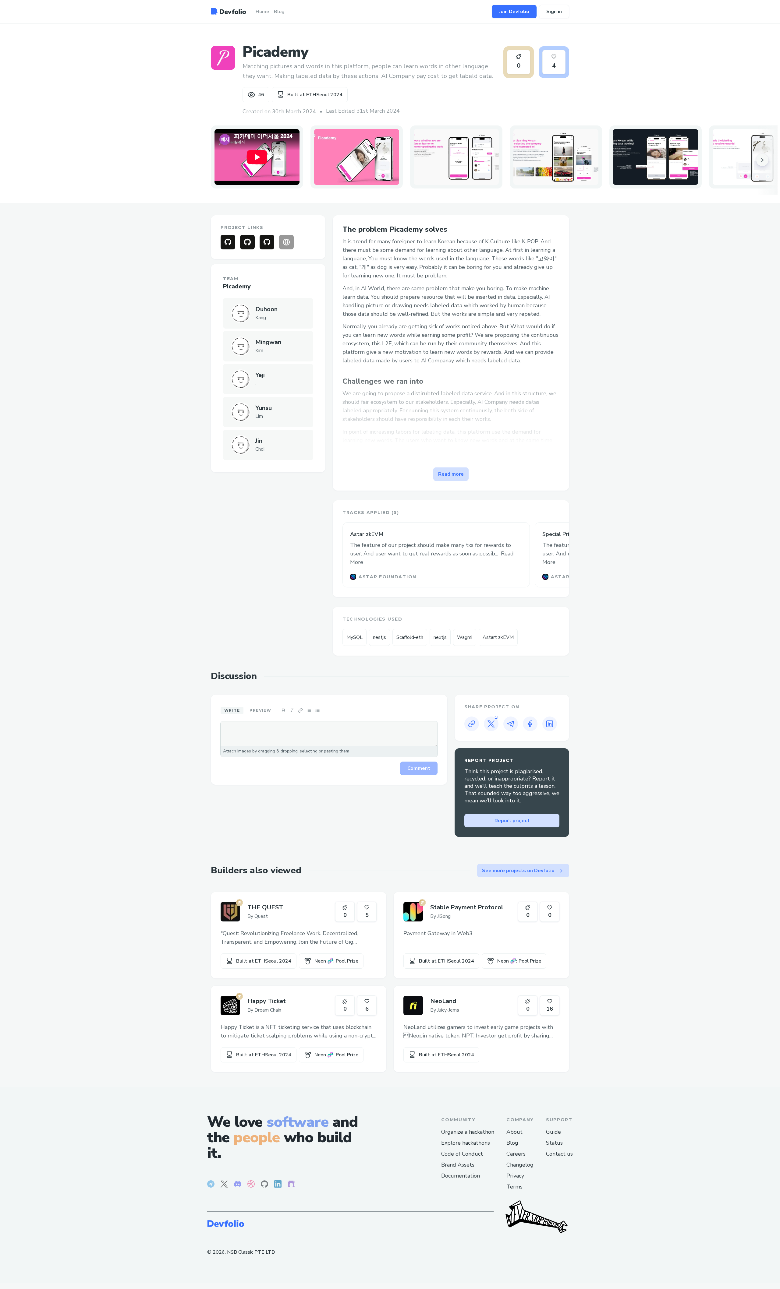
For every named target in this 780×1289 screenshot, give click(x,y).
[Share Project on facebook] (530, 724)
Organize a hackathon (467, 1132)
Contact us (559, 1153)
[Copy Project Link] (471, 724)
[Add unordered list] (309, 710)
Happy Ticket (266, 1001)
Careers (516, 1153)
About (514, 1132)
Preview (260, 710)
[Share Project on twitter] (491, 724)
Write (232, 710)
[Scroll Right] (762, 160)
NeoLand (443, 1001)
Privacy (515, 1175)
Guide (553, 1132)
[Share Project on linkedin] (549, 724)
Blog (512, 1142)
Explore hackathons (465, 1142)
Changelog (520, 1164)
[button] (356, 157)
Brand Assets (457, 1164)
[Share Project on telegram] (510, 724)
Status (554, 1142)
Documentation (460, 1175)
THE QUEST (265, 907)
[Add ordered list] (317, 710)
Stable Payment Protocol (466, 907)
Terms (514, 1186)
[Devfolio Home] (228, 11)
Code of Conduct (462, 1153)
